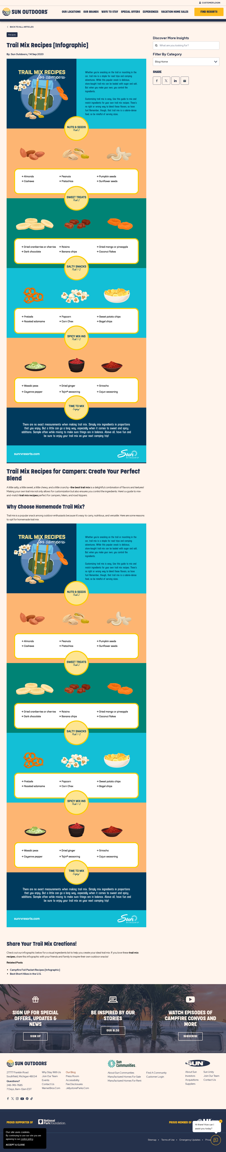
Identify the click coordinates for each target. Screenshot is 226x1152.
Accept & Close (15, 1145)
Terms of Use (168, 1139)
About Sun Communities (121, 1072)
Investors (190, 1076)
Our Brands (91, 12)
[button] (35, 1036)
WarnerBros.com (51, 1088)
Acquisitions (192, 1080)
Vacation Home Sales (174, 12)
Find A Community (156, 1072)
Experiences (150, 12)
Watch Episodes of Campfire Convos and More (190, 1018)
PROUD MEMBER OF (180, 1122)
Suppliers (190, 1084)
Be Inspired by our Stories (113, 1015)
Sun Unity (208, 1072)
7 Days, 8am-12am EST (19, 1089)
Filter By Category (167, 54)
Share (157, 72)
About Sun (191, 1072)
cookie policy (27, 1139)
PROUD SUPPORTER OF (20, 1122)
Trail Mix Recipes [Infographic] (47, 45)
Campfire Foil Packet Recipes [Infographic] (35, 970)
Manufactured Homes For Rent (124, 1080)
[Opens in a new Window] (157, 81)
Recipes (12, 34)
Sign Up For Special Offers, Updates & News (35, 1018)
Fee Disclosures (74, 1084)
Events (45, 1080)
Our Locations (71, 12)
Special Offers (130, 12)
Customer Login (211, 2)
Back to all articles (22, 27)
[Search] (156, 45)
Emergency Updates (190, 1139)
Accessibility (72, 1080)
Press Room (72, 1076)
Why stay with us (51, 1072)
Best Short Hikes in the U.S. (25, 974)
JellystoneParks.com (77, 1088)
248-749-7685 (15, 1085)
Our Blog (71, 1072)
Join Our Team (50, 1076)
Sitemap (152, 1139)
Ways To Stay (109, 12)
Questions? (13, 1081)
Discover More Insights (171, 38)
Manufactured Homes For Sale (124, 1076)
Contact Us (48, 1084)
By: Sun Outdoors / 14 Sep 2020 (25, 54)
